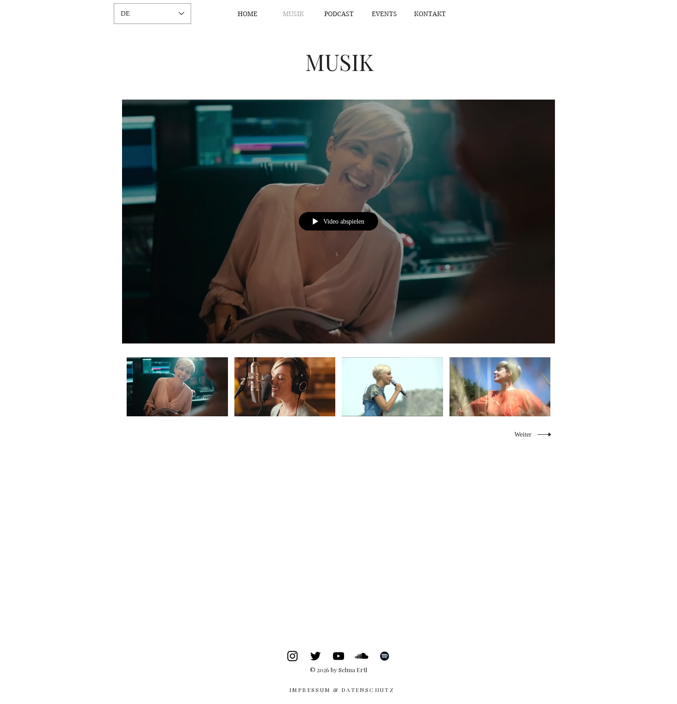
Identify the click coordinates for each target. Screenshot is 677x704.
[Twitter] (315, 656)
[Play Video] (177, 386)
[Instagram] (292, 656)
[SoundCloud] (361, 656)
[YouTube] (338, 656)
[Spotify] (384, 656)
